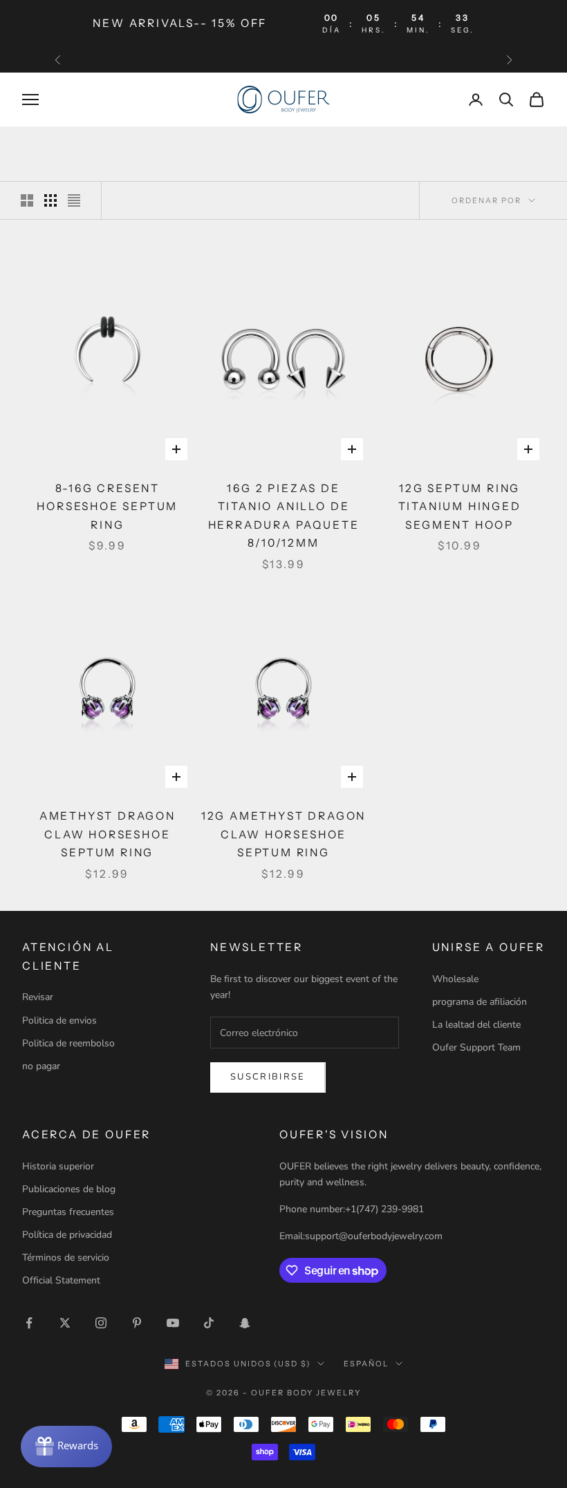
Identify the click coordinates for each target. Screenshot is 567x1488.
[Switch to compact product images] (74, 200)
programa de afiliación (479, 1001)
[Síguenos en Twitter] (65, 1323)
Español (366, 1363)
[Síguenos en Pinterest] (137, 1323)
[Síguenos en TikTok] (209, 1323)
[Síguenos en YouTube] (173, 1323)
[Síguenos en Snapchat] (245, 1323)
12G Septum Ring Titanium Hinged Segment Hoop (459, 506)
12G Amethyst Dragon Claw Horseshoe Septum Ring (283, 834)
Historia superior (58, 1166)
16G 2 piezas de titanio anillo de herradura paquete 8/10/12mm (284, 516)
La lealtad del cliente (476, 1024)
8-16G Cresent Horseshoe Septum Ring (107, 506)
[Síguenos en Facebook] (29, 1323)
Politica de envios (59, 1020)
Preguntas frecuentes (68, 1211)
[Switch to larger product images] (27, 200)
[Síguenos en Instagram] (101, 1323)
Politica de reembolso (68, 1043)
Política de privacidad (67, 1234)
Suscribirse (268, 1077)
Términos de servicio (65, 1257)
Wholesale (455, 979)
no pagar (41, 1066)
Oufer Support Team (476, 1047)
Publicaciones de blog (68, 1189)
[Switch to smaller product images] (50, 200)
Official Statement (61, 1280)
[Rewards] (66, 1446)
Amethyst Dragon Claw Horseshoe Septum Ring (107, 834)
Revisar (37, 997)
